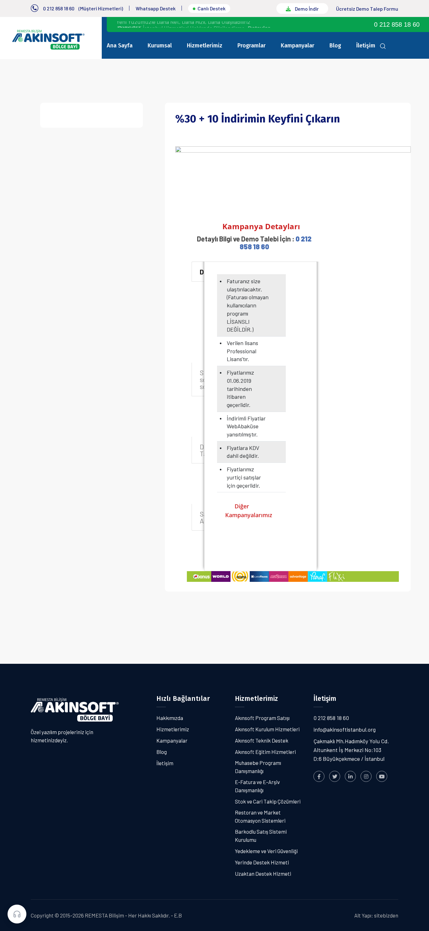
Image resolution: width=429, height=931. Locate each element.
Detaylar (259, 25)
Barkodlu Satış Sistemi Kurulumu (261, 835)
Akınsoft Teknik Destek (261, 740)
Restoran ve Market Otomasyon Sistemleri (260, 816)
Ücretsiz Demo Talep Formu (367, 9)
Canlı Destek (211, 8)
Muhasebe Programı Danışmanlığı (258, 767)
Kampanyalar (297, 45)
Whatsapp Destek (156, 8)
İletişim (365, 45)
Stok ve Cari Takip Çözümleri (268, 801)
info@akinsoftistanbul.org (344, 729)
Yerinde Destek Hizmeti (262, 862)
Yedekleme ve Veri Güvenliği (266, 851)
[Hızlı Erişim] (17, 914)
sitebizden (386, 915)
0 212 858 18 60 (58, 8)
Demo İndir (306, 9)
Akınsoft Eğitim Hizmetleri (265, 752)
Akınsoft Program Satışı (262, 718)
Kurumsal (160, 45)
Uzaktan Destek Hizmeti (263, 873)
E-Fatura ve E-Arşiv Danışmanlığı (257, 786)
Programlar (251, 45)
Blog (335, 45)
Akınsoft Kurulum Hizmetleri (267, 729)
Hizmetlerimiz (204, 45)
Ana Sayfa (120, 45)
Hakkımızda (169, 718)
